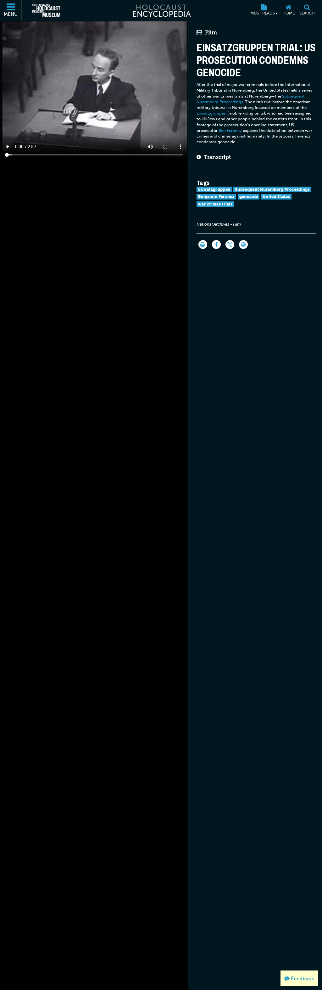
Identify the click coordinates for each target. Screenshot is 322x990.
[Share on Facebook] (216, 244)
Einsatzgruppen (211, 113)
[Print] (202, 244)
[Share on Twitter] (229, 244)
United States (276, 196)
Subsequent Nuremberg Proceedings (272, 189)
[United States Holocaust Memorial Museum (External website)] (46, 10)
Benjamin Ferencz (216, 196)
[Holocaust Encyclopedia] (161, 10)
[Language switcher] (243, 244)
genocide (248, 196)
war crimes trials (215, 204)
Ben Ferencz (230, 130)
